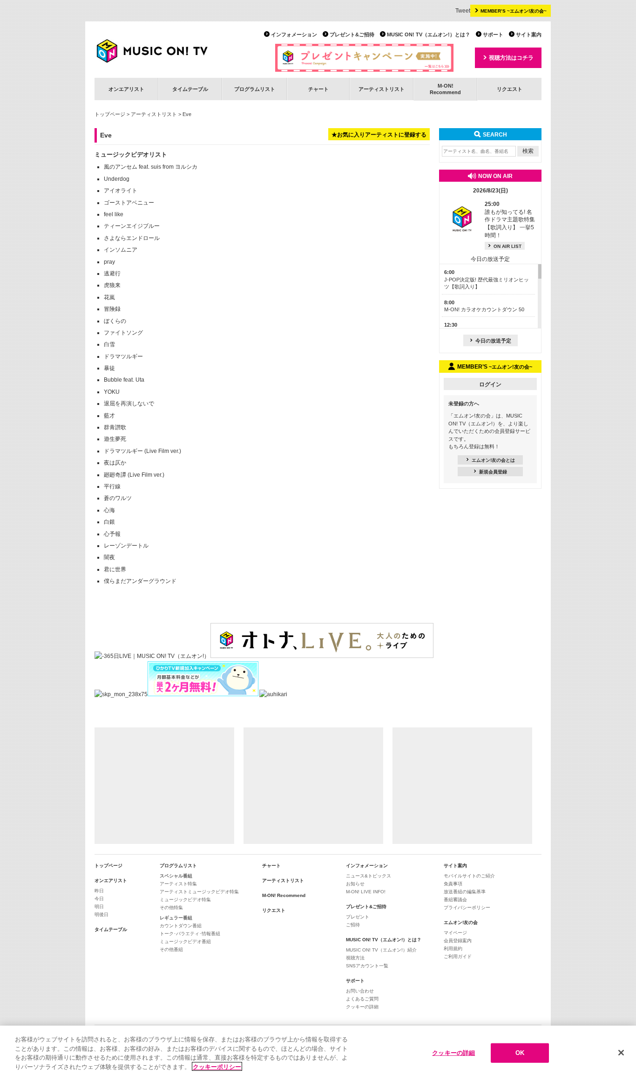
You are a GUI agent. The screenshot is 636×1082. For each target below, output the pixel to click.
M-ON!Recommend (445, 89)
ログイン (490, 384)
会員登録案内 (458, 940)
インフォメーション (294, 34)
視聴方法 (355, 957)
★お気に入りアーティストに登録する (379, 134)
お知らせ (355, 883)
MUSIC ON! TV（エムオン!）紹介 (381, 949)
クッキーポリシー (217, 1066)
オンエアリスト (126, 89)
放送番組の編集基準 (465, 891)
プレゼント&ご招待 (352, 34)
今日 (99, 898)
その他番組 (171, 949)
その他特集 (171, 907)
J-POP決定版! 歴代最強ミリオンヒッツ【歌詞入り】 (486, 279)
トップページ (110, 114)
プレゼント (357, 916)
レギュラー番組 (176, 917)
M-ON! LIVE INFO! (366, 891)
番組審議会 (455, 899)
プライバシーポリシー (467, 907)
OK (519, 1052)
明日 (99, 906)
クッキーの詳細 (362, 1006)
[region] (318, 1054)
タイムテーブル (190, 89)
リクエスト (509, 89)
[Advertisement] (164, 785)
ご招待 (353, 924)
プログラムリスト (254, 89)
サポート (493, 34)
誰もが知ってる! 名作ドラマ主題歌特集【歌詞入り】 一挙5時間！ (510, 220)
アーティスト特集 (178, 883)
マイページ (455, 932)
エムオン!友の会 (461, 922)
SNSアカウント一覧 (367, 965)
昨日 (99, 890)
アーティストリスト (382, 89)
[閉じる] (621, 1052)
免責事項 (453, 883)
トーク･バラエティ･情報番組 (190, 933)
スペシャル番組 (176, 875)
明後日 (101, 914)
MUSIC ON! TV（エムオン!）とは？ (428, 34)
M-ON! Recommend (283, 895)
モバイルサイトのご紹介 (469, 875)
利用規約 (453, 948)
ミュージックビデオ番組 (185, 941)
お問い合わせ (360, 990)
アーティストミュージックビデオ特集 (199, 891)
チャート (318, 89)
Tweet (462, 10)
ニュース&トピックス (368, 875)
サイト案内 (528, 34)
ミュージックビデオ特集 (185, 899)
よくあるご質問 (362, 998)
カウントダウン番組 (181, 925)
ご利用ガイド (458, 956)
